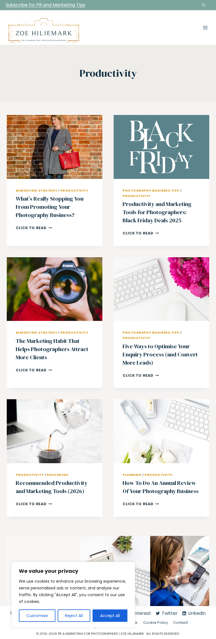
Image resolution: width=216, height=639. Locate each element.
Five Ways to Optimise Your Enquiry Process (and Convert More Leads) (160, 354)
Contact (180, 623)
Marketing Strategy (36, 190)
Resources (57, 474)
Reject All (74, 615)
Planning (132, 474)
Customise (37, 615)
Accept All (110, 615)
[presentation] (54, 147)
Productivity (74, 190)
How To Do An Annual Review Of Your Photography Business (161, 487)
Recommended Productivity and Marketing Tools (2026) (51, 487)
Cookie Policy (155, 623)
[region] (73, 595)
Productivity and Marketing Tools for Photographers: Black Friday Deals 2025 (157, 212)
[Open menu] (205, 27)
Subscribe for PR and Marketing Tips (45, 5)
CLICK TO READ (34, 227)
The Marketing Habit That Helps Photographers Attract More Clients (52, 349)
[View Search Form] (204, 5)
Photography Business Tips (151, 190)
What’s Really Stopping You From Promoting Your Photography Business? (50, 207)
